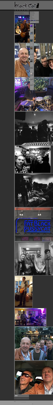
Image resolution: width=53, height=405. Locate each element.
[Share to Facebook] (16, 395)
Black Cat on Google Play (32, 13)
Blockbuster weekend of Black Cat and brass (31, 68)
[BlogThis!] (15, 395)
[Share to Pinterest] (17, 395)
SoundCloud (31, 17)
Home (21, 398)
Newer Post (16, 398)
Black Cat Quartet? (32, 54)
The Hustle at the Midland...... (31, 79)
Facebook (31, 16)
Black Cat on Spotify (32, 15)
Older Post (27, 398)
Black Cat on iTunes (32, 14)
